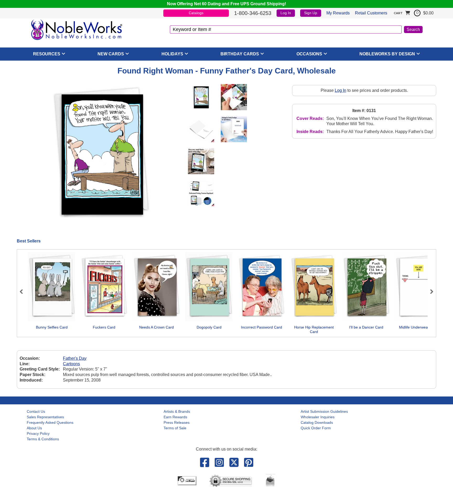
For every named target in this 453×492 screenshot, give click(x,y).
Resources (46, 54)
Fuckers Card (104, 327)
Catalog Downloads (317, 422)
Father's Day (75, 358)
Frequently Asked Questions (50, 422)
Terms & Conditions (43, 439)
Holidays (172, 54)
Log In (286, 13)
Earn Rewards (175, 417)
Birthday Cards (239, 54)
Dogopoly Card (209, 327)
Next (429, 291)
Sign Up (310, 13)
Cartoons (71, 364)
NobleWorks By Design (387, 54)
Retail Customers (371, 13)
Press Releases (177, 422)
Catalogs (196, 13)
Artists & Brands (177, 411)
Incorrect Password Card (261, 327)
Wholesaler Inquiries (318, 417)
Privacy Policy (38, 433)
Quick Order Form (316, 428)
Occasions (309, 54)
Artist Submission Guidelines (324, 411)
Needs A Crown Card (156, 327)
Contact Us (36, 411)
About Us (34, 428)
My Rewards (338, 13)
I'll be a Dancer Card (366, 327)
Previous (24, 291)
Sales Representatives (45, 417)
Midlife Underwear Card (418, 327)
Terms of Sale (175, 428)
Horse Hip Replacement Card (314, 329)
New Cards (111, 54)
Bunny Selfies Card (52, 327)
